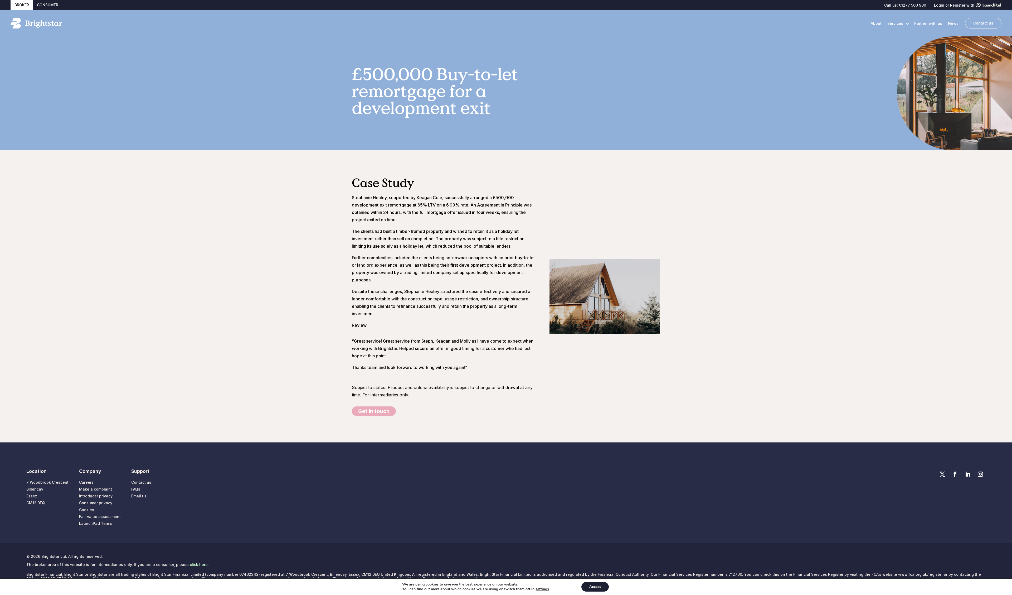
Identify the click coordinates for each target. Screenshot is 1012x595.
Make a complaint (95, 489)
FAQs (135, 489)
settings (542, 589)
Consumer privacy (95, 503)
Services (895, 23)
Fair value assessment (100, 516)
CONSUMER (47, 5)
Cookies (86, 509)
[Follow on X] (942, 474)
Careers (86, 482)
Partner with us (928, 23)
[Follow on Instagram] (980, 474)
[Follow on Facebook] (955, 474)
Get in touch (374, 411)
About (876, 23)
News (953, 23)
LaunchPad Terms (95, 523)
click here (199, 564)
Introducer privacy (96, 496)
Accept (595, 586)
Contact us (983, 23)
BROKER (21, 5)
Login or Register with (954, 5)
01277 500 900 (912, 5)
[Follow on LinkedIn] (967, 474)
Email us (139, 496)
